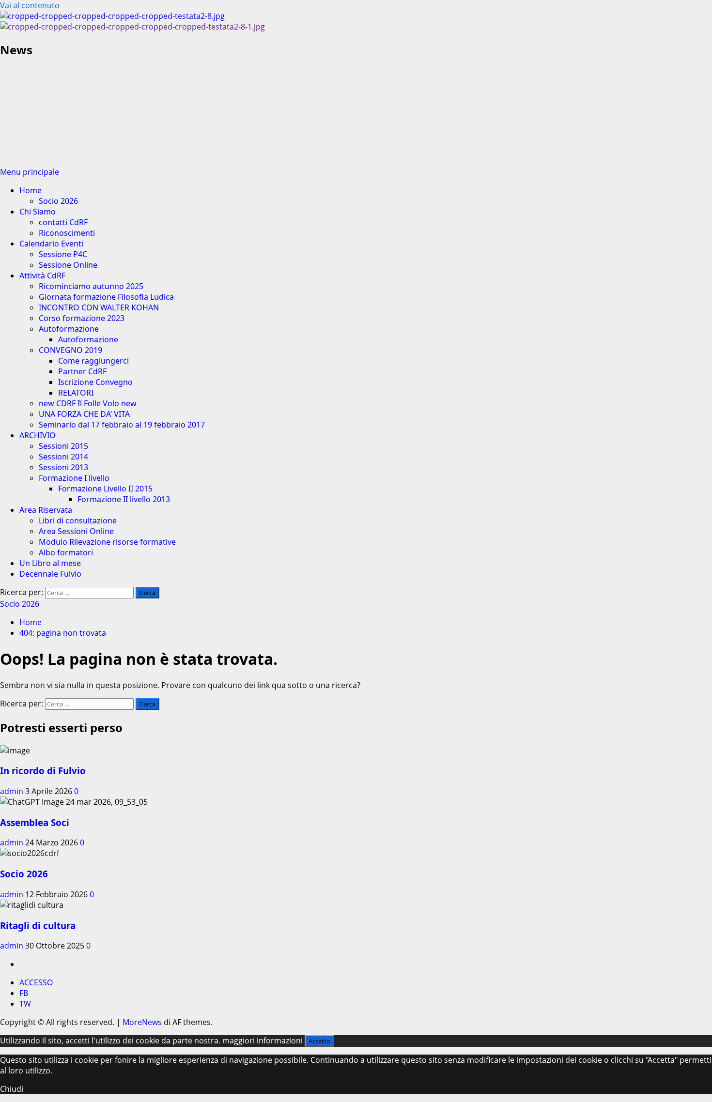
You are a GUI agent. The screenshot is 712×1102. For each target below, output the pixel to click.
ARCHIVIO (37, 435)
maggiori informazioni (262, 1040)
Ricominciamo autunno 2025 (91, 286)
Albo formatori (66, 552)
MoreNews (142, 1022)
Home (30, 190)
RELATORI (75, 392)
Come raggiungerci (93, 360)
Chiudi (11, 1089)
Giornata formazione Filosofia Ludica (106, 296)
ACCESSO (36, 982)
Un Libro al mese (50, 563)
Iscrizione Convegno (95, 382)
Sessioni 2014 (63, 456)
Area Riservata (45, 510)
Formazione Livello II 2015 (105, 488)
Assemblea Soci (34, 822)
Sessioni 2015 (63, 446)
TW (25, 1003)
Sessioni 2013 (63, 467)
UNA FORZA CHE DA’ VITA (84, 414)
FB (23, 993)
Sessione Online (68, 265)
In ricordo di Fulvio (43, 771)
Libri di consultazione (78, 520)
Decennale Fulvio (50, 573)
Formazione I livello (74, 478)
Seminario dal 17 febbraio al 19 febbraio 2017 (122, 424)
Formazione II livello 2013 (123, 499)
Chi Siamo (37, 211)
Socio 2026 (58, 201)
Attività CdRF (42, 275)
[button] (29, 172)
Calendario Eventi (51, 243)
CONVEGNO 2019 (70, 350)
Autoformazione (69, 328)
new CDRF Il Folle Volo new (88, 403)
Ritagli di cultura (38, 925)
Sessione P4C (63, 254)
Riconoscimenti (67, 233)
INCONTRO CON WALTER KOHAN (99, 307)
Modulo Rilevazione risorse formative (107, 541)
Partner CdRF (82, 371)
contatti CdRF (63, 222)
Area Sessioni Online (76, 531)
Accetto (319, 1041)
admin (12, 791)
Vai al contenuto (30, 5)
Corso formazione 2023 (81, 318)
